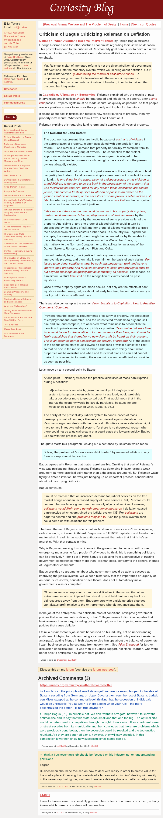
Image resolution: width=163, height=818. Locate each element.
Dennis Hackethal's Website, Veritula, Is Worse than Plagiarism (18, 203)
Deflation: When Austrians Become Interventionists (76, 40)
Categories (10, 89)
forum (70, 669)
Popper (19, 79)
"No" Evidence (11, 325)
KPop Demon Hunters (14, 187)
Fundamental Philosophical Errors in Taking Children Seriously (17, 271)
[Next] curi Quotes (143, 24)
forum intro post (103, 669)
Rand (7, 79)
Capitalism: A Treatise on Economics (69, 94)
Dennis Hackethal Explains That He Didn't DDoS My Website (17, 168)
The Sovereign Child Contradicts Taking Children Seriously (17, 237)
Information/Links (14, 102)
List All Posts (12, 95)
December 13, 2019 (67, 660)
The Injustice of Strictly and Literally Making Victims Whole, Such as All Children (19, 261)
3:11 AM (60, 812)
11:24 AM (61, 746)
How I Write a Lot (12, 175)
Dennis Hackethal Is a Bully (17, 195)
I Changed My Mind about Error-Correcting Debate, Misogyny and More (17, 158)
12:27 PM (63, 786)
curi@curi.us (20, 27)
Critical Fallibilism (14, 32)
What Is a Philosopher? (15, 306)
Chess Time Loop (12, 329)
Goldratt (8, 81)
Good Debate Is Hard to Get (18, 151)
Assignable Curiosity (14, 191)
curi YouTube (11, 43)
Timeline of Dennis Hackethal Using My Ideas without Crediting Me (18, 212)
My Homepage (12, 39)
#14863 (93, 812)
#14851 (97, 786)
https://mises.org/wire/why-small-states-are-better (76, 685)
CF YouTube (11, 47)
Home (124, 24)
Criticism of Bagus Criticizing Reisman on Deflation (94, 34)
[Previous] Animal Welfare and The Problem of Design (80, 24)
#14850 (94, 746)
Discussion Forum (14, 36)
